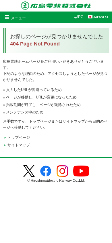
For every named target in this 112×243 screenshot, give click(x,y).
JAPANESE (101, 17)
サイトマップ (18, 145)
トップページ (18, 137)
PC (80, 17)
